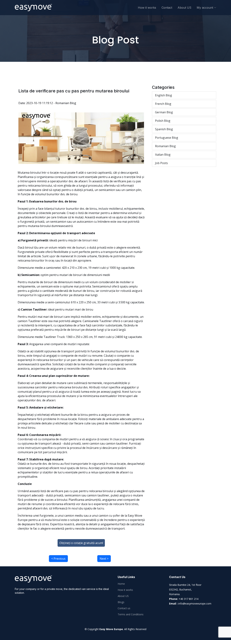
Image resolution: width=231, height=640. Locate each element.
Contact (167, 7)
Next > (104, 559)
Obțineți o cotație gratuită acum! (81, 543)
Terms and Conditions (130, 614)
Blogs (121, 602)
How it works (147, 7)
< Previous (58, 559)
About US (184, 7)
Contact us (124, 608)
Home (121, 584)
